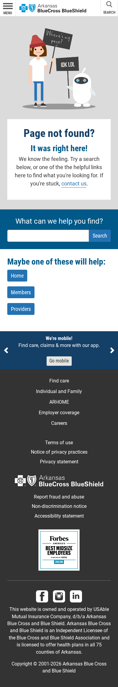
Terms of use (59, 442)
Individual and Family (59, 391)
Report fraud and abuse (59, 497)
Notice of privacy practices (59, 452)
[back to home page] (52, 8)
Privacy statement (59, 462)
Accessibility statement (59, 516)
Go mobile (59, 361)
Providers (21, 309)
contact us (74, 183)
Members (21, 292)
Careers (59, 423)
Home (17, 275)
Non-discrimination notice (59, 506)
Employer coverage (59, 412)
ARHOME (59, 402)
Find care (59, 381)
